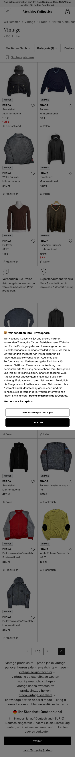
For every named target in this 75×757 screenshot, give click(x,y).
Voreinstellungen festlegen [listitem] (37, 412)
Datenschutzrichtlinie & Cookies (48, 396)
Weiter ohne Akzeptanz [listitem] (18, 401)
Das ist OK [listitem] (37, 422)
